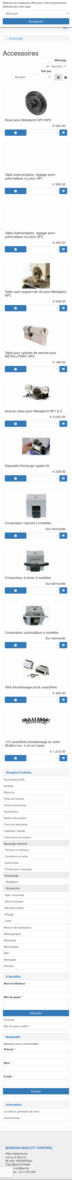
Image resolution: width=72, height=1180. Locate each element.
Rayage (9, 914)
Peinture (9, 966)
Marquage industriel (15, 843)
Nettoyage (10, 959)
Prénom (8, 1049)
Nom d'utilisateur (14, 983)
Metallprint (12, 882)
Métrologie (10, 940)
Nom (7, 1063)
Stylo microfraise (14, 895)
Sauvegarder (36, 21)
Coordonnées (12, 1118)
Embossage (12, 875)
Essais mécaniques (15, 818)
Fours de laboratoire (16, 824)
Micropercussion (14, 908)
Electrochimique (14, 901)
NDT (6, 953)
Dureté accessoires (15, 805)
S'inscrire (9, 1020)
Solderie (8, 786)
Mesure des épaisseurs (17, 927)
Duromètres (11, 811)
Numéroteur (12, 863)
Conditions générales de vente (22, 1111)
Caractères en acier (16, 856)
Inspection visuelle (14, 831)
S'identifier (36, 1013)
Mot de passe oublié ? (17, 1026)
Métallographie (12, 934)
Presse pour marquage (18, 869)
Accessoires (13, 888)
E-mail (8, 1076)
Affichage (60, 60)
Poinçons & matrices (17, 850)
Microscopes (11, 947)
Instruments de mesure (17, 837)
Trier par (46, 71)
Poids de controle (14, 798)
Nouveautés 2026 (14, 779)
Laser (8, 920)
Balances (9, 792)
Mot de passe (12, 997)
